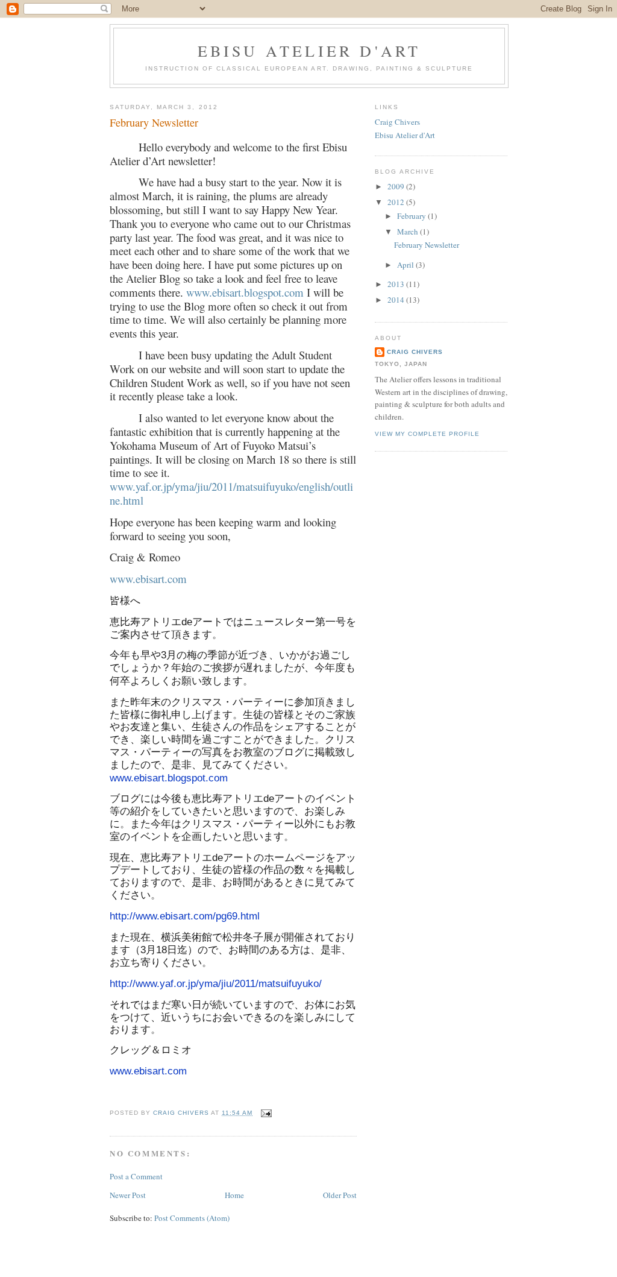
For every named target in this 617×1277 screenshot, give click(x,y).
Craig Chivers (397, 121)
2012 (396, 202)
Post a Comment (136, 1176)
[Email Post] (266, 1112)
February (412, 215)
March (408, 231)
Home (234, 1195)
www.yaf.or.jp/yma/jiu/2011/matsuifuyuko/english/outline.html (231, 493)
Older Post (340, 1195)
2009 (396, 186)
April (406, 264)
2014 (396, 299)
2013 (396, 284)
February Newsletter (426, 244)
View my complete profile (427, 433)
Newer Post (128, 1195)
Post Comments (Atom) (192, 1217)
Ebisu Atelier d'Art (309, 50)
